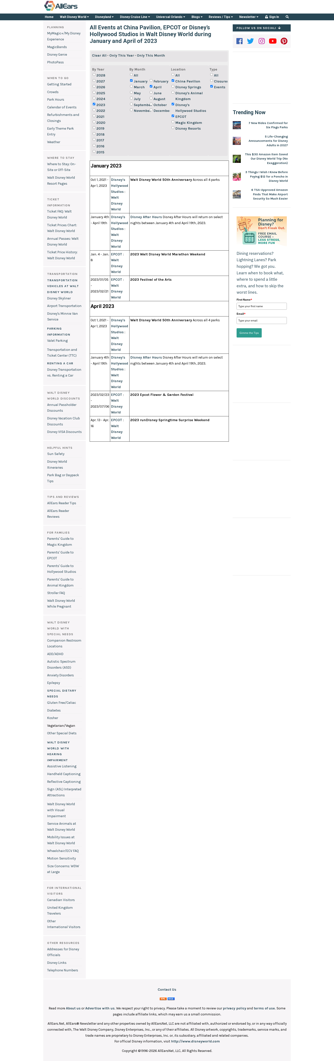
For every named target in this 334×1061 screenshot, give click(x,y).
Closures (221, 81)
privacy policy (234, 1008)
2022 (100, 111)
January (140, 81)
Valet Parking (57, 340)
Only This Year (121, 55)
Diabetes (54, 710)
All (136, 75)
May (137, 93)
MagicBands (57, 47)
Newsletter (247, 17)
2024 (100, 99)
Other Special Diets (62, 733)
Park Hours (55, 99)
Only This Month (151, 55)
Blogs (196, 17)
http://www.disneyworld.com (195, 1041)
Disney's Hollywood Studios (190, 108)
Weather (53, 142)
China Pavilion (187, 81)
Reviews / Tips (220, 17)
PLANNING (55, 27)
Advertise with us (100, 1008)
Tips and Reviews (63, 497)
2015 (100, 152)
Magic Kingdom (188, 123)
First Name (244, 299)
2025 (100, 93)
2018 (100, 134)
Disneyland (103, 17)
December (161, 111)
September (141, 105)
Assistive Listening (62, 766)
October (160, 105)
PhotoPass (55, 62)
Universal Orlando (169, 17)
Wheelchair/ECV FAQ (63, 851)
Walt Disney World (73, 17)
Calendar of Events (62, 107)
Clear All (99, 55)
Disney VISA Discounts (64, 432)
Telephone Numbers (62, 970)
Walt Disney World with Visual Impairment (61, 810)
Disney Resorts (188, 128)
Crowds (53, 92)
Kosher (52, 718)
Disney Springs (188, 87)
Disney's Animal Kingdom (189, 96)
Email (241, 313)
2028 (100, 75)
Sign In (273, 17)
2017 (100, 140)
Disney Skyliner (59, 298)
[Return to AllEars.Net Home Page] (72, 10)
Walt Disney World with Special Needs (60, 628)
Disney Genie (57, 54)
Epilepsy (53, 683)
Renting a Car (60, 363)
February (160, 81)
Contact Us (167, 989)
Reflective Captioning (64, 782)
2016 (100, 146)
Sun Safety (55, 454)
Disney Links (56, 963)
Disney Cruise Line (134, 17)
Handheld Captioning (64, 774)
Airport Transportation (64, 306)
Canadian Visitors (61, 900)
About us (73, 1008)
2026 (100, 87)
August (159, 99)
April (157, 87)
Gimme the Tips (249, 333)
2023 (100, 105)
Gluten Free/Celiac (61, 703)
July (137, 99)
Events (219, 87)
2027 (100, 81)
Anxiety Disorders (60, 675)
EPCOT (181, 117)
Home (49, 17)
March (139, 87)
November (141, 111)
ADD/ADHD (55, 654)
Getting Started (59, 84)
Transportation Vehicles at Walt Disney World (63, 286)
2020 (100, 123)
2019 (100, 128)
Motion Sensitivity (61, 858)
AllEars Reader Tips (61, 503)
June (157, 93)
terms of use (264, 1008)
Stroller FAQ (56, 593)
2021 (100, 117)
